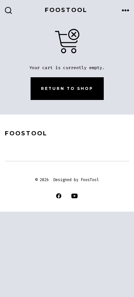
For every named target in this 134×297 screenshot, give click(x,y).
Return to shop (67, 88)
